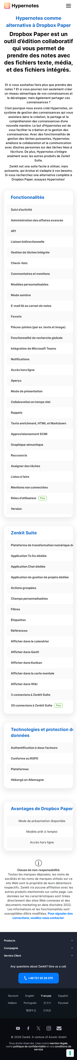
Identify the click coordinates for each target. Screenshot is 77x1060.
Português (30, 1002)
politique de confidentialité (29, 1046)
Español (63, 995)
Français (46, 995)
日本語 (47, 1010)
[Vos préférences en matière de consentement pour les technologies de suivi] (70, 1053)
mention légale (59, 1043)
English (29, 995)
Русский (63, 1002)
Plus (42, 498)
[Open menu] (68, 5)
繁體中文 (31, 1010)
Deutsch (13, 995)
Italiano (12, 1002)
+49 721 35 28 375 (40, 978)
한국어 (47, 1002)
